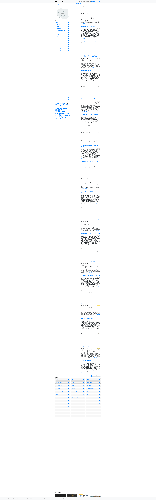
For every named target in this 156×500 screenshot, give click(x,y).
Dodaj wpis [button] (93, 1)
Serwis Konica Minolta (85, 346)
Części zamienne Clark (85, 332)
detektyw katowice (60, 107)
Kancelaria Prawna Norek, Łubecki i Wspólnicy (89, 114)
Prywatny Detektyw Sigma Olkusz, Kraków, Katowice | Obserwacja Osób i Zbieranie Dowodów (90, 56)
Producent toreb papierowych (86, 70)
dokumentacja (57, 103)
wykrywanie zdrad (58, 110)
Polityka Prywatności (45, 498)
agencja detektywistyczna (62, 115)
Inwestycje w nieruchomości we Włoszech (89, 26)
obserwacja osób (58, 108)
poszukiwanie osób (64, 113)
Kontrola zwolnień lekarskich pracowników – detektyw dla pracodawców (89, 11)
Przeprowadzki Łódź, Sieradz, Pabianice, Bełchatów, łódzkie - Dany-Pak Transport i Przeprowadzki (89, 130)
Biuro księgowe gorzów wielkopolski (88, 261)
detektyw (63, 109)
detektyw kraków (59, 118)
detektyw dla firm (63, 103)
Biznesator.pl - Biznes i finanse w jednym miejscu (90, 233)
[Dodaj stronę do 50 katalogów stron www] (78, 3)
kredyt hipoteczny (59, 104)
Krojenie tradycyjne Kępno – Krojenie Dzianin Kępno (90, 219)
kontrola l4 (58, 114)
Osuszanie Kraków (84, 289)
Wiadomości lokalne (84, 206)
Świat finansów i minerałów (86, 247)
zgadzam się (29, 498)
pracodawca (63, 105)
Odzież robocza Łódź (85, 303)
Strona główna (57, 4)
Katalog (62, 4)
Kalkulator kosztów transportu (86, 360)
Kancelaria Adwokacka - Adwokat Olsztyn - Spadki (90, 275)
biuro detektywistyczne (62, 117)
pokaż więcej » (83, 23)
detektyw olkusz (63, 114)
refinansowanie (60, 112)
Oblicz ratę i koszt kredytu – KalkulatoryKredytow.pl (90, 41)
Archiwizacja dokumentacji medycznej (88, 318)
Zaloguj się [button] (98, 1)
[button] (90, 1)
